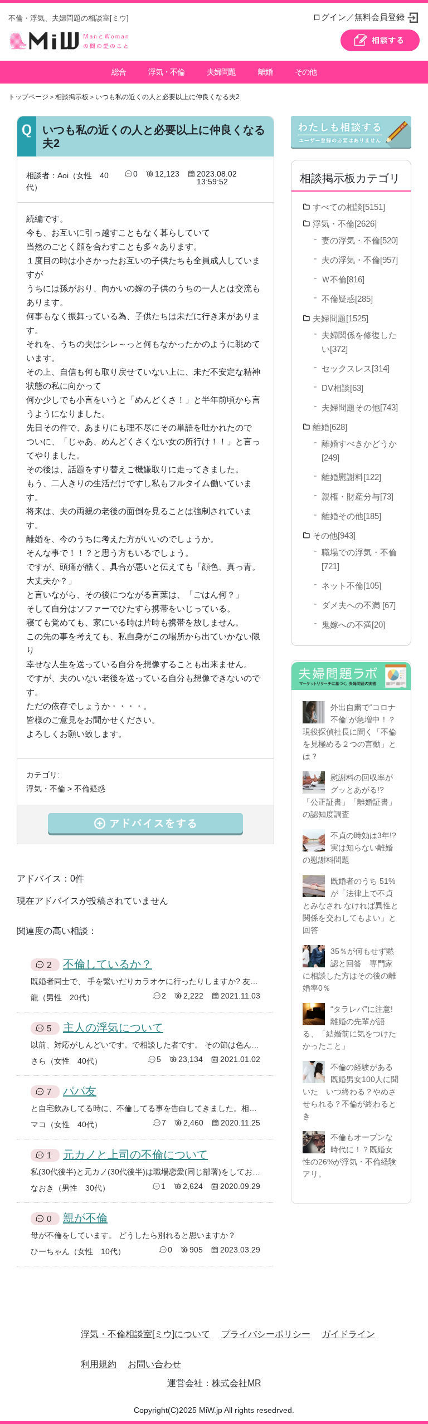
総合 (118, 71)
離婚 (265, 71)
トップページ (28, 97)
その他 (306, 71)
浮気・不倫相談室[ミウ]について (145, 1334)
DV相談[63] (342, 388)
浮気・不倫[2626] (345, 223)
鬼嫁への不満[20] (353, 624)
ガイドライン (348, 1334)
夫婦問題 (221, 71)
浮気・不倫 (166, 71)
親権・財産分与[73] (357, 496)
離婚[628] (330, 427)
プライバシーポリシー (265, 1334)
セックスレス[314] (356, 368)
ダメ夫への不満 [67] (359, 605)
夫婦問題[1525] (340, 318)
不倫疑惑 (89, 788)
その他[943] (334, 535)
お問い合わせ (154, 1364)
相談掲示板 (72, 97)
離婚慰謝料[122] (351, 477)
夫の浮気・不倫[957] (360, 260)
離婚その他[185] (351, 516)
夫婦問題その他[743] (360, 407)
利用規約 (98, 1364)
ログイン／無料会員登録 (359, 17)
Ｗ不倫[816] (343, 279)
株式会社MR (236, 1383)
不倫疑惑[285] (347, 299)
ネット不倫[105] (351, 585)
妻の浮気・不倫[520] (360, 240)
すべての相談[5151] (349, 207)
